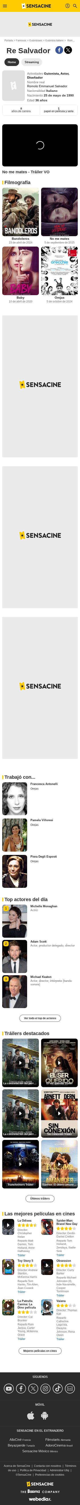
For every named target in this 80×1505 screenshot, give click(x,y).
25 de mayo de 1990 (59, 95)
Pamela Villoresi (41, 820)
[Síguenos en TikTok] (58, 1389)
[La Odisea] (8, 1227)
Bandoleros (20, 238)
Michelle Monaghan (43, 906)
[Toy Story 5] (8, 1267)
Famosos (21, 40)
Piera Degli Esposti (43, 856)
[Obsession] (47, 1267)
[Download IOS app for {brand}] (33, 1415)
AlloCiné (16, 1439)
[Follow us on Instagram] (46, 1389)
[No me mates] (59, 212)
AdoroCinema (56, 1445)
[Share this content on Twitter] (68, 50)
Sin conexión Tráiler (59, 1134)
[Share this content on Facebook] (59, 50)
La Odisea (24, 1220)
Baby (20, 297)
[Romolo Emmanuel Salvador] (13, 85)
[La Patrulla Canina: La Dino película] (8, 1307)
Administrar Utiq (59, 1470)
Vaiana (61, 1301)
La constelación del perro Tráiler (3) (21, 1134)
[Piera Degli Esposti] (14, 871)
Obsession (63, 1260)
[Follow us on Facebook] (21, 1389)
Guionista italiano (54, 40)
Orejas (59, 297)
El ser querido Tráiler (59, 1083)
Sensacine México (35, 1451)
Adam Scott (38, 941)
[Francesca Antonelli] (14, 798)
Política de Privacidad (33, 1470)
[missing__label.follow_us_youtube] (9, 1389)
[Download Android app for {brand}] (46, 1415)
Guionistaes (35, 40)
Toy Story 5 (25, 1260)
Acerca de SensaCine (17, 1465)
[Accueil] (36, 6)
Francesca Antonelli (44, 784)
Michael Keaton (41, 977)
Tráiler (21, 1255)
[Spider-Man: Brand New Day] (47, 1227)
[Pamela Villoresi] (14, 835)
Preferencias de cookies (49, 1474)
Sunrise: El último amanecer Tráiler (60, 1184)
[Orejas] (59, 271)
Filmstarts (52, 1439)
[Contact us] (70, 1389)
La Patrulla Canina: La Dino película (27, 1304)
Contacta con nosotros (47, 1465)
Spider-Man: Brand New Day (66, 1222)
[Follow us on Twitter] (34, 1389)
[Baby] (20, 271)
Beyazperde (16, 1445)
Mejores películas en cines (40, 1350)
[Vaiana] (47, 1307)
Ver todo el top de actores (40, 1018)
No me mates (59, 238)
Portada (8, 40)
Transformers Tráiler (21, 1184)
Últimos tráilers (40, 1198)
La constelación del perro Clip (21, 1083)
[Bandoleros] (20, 212)
